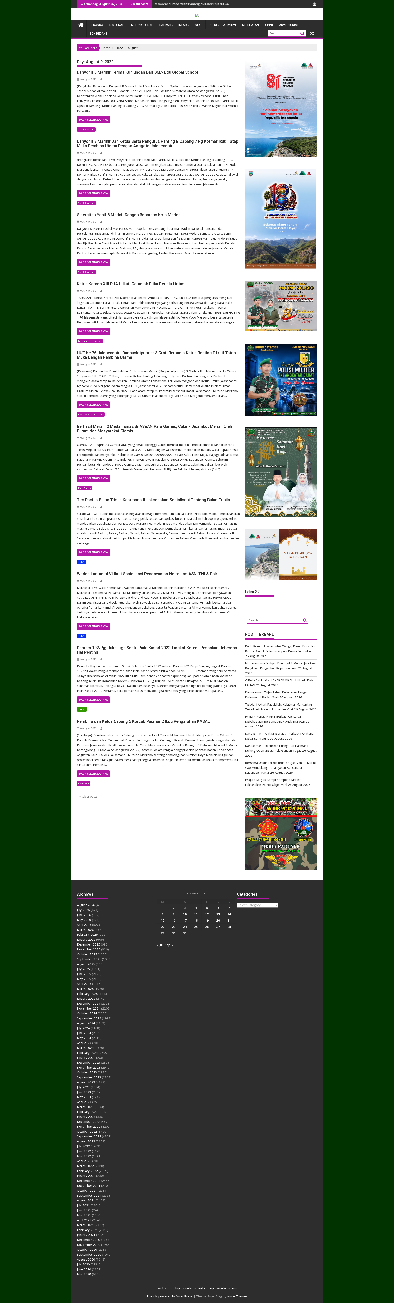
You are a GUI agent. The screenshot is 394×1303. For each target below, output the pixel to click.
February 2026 (87, 934)
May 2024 (84, 1038)
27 (218, 927)
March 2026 (85, 929)
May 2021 (84, 1215)
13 (218, 914)
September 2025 (89, 959)
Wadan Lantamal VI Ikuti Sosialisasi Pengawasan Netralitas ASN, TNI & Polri (147, 573)
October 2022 (87, 1131)
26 (207, 927)
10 (185, 914)
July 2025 (83, 969)
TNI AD (182, 25)
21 (229, 920)
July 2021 (83, 1205)
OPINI (269, 25)
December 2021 (88, 1181)
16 (174, 920)
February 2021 (87, 1230)
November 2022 (88, 1126)
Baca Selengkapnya (93, 119)
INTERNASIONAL (141, 25)
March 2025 (85, 989)
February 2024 (87, 1053)
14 (229, 914)
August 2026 (86, 905)
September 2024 (89, 1018)
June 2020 (84, 1269)
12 (207, 914)
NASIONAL (116, 25)
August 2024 (86, 1023)
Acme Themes (237, 1296)
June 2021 (84, 1210)
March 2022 (85, 1166)
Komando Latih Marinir (90, 414)
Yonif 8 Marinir (86, 129)
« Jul (160, 945)
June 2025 (84, 974)
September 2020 (89, 1254)
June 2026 (84, 915)
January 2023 (86, 1117)
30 (174, 933)
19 (207, 920)
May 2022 (84, 1156)
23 (174, 927)
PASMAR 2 (83, 783)
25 (196, 927)
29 (163, 933)
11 (196, 914)
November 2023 (88, 1067)
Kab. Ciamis (84, 488)
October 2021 (87, 1190)
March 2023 (85, 1107)
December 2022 (88, 1121)
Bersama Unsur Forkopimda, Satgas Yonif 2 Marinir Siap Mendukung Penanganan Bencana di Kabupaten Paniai (281, 767)
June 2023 (84, 1092)
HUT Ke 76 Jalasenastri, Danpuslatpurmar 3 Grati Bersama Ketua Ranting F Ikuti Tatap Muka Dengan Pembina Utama (156, 355)
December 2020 (88, 1240)
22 (163, 927)
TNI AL (197, 25)
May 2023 (84, 1097)
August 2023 (86, 1082)
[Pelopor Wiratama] (81, 24)
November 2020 (88, 1244)
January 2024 (86, 1057)
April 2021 (84, 1220)
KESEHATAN (250, 25)
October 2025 (87, 954)
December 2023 (88, 1062)
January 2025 (86, 998)
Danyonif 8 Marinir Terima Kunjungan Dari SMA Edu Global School (137, 72)
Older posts (89, 796)
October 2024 (87, 1013)
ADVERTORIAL (289, 25)
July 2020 (83, 1264)
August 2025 (86, 964)
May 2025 (84, 979)
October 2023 (87, 1072)
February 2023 (87, 1112)
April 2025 (84, 984)
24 (185, 927)
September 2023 (89, 1077)
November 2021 (88, 1185)
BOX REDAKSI (99, 33)
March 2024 (85, 1048)
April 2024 (84, 1043)
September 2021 (89, 1195)
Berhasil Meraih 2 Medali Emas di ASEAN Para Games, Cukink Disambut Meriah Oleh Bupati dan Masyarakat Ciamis (154, 428)
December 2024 (88, 1003)
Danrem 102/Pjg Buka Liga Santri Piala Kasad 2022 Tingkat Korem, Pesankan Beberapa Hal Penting (157, 650)
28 (229, 927)
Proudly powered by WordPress (170, 1296)
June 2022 (84, 1151)
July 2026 (83, 910)
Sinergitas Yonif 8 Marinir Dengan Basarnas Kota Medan (129, 214)
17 (185, 920)
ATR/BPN (229, 25)
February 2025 (87, 993)
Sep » (169, 945)
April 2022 (84, 1161)
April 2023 (84, 1102)
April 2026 (84, 925)
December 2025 (88, 944)
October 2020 (87, 1249)
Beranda (96, 25)
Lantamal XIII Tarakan (89, 341)
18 (196, 920)
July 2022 (83, 1146)
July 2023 (83, 1087)
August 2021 (86, 1200)
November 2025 (88, 949)
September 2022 (89, 1136)
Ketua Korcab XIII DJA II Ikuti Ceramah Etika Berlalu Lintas (130, 283)
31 (185, 933)
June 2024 (84, 1033)
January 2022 (86, 1176)
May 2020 (84, 1274)
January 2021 (86, 1235)
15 (163, 920)
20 (218, 920)
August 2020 (86, 1259)
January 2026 (86, 939)
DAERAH (165, 25)
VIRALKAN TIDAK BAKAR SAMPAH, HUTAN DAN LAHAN (192, 4)
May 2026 (84, 920)
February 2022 (87, 1171)
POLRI (213, 25)
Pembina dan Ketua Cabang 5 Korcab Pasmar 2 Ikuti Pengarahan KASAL (143, 721)
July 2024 (83, 1028)
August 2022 (86, 1141)
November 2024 (88, 1008)
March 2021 (85, 1225)
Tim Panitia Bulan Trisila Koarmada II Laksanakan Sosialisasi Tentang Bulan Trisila (153, 499)
